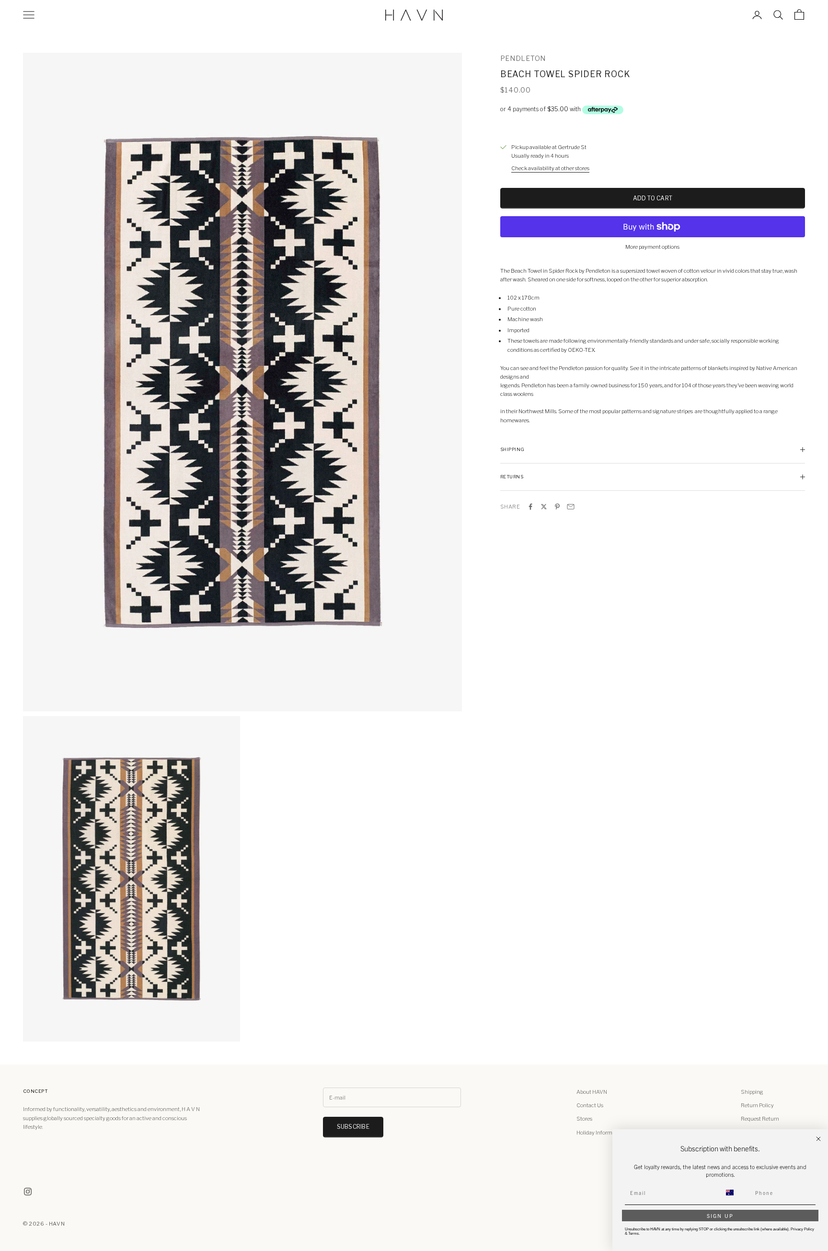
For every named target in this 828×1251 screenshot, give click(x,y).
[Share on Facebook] (530, 506)
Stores (584, 1118)
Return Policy (757, 1105)
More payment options (652, 246)
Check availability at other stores (550, 168)
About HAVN (591, 1092)
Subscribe (353, 1126)
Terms (633, 1233)
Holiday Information (600, 1132)
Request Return (760, 1118)
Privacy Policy (802, 1229)
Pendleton (523, 58)
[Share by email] (571, 506)
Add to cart (653, 198)
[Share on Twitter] (544, 506)
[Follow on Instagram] (28, 1191)
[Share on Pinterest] (557, 506)
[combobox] (735, 1192)
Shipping (752, 1092)
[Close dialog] (818, 1139)
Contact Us (589, 1105)
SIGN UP (720, 1215)
